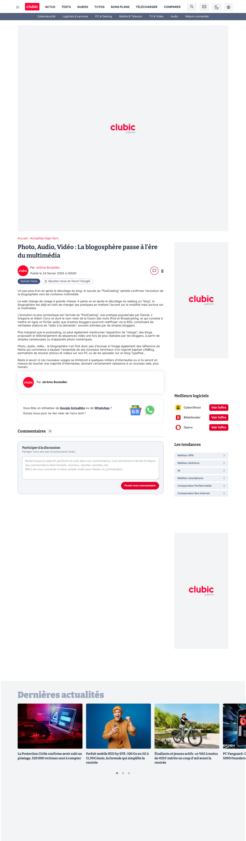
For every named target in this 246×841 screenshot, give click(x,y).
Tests (66, 7)
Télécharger (146, 7)
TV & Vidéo (156, 16)
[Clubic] (32, 7)
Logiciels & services (75, 16)
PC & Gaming (103, 16)
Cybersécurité (46, 16)
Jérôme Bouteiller (47, 267)
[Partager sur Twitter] (237, 822)
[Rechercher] (192, 7)
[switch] (217, 7)
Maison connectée (197, 16)
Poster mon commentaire (140, 485)
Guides (82, 7)
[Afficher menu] (17, 7)
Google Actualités (72, 408)
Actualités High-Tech (44, 238)
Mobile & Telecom (130, 16)
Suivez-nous (29, 281)
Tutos (99, 7)
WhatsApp (102, 408)
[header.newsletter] (204, 7)
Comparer (172, 7)
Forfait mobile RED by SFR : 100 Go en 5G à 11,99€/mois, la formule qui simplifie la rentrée (117, 758)
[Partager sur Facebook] (237, 810)
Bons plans (120, 7)
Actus (50, 7)
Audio (174, 16)
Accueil (23, 238)
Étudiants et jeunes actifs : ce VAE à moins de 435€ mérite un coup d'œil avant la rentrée (186, 758)
